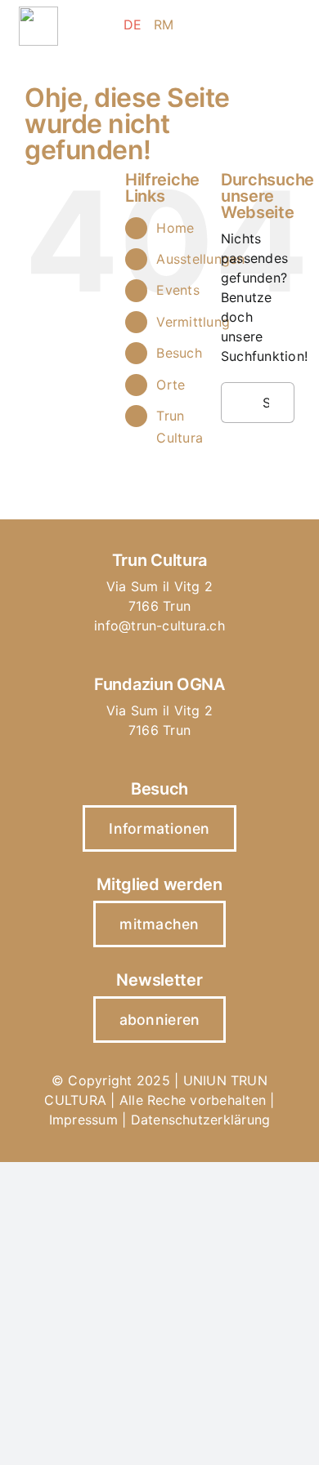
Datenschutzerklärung (201, 1119)
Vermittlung (193, 322)
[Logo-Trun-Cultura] (38, 13)
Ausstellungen (200, 259)
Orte (170, 384)
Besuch (178, 353)
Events (177, 290)
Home (175, 228)
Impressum (83, 1119)
